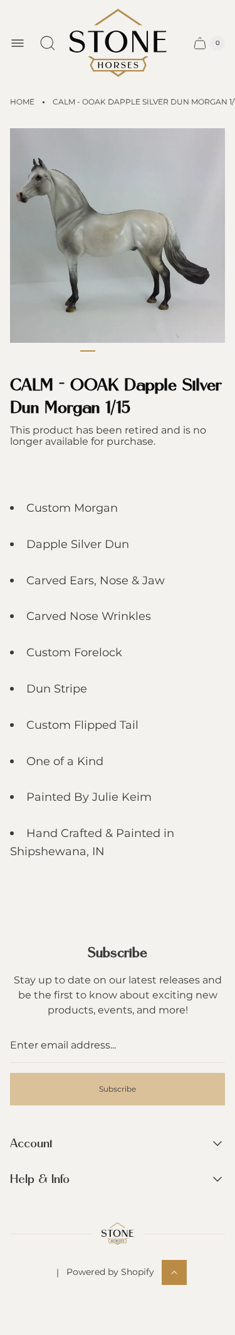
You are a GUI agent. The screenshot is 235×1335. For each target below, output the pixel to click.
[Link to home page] (117, 1233)
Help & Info (40, 1179)
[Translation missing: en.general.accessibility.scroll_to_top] (174, 1272)
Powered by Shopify (110, 1271)
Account (31, 1144)
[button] (87, 351)
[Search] (47, 43)
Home (22, 101)
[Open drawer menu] (17, 43)
